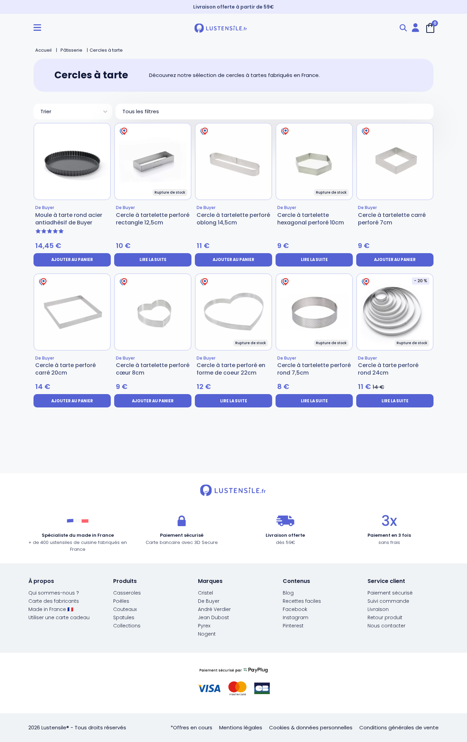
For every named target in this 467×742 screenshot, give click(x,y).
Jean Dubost (213, 617)
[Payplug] (233, 683)
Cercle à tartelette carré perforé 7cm (392, 218)
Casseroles (127, 592)
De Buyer (208, 601)
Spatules (123, 617)
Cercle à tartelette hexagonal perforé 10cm (310, 218)
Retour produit (385, 617)
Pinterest (293, 625)
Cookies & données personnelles (310, 727)
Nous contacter (386, 625)
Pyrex (204, 625)
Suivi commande (388, 601)
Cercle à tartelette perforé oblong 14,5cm (233, 218)
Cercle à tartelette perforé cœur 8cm (152, 369)
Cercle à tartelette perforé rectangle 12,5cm (152, 218)
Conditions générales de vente (399, 727)
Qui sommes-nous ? (53, 592)
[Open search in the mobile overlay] (403, 27)
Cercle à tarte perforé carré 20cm (65, 369)
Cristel (205, 592)
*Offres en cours (191, 727)
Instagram (295, 617)
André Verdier (214, 609)
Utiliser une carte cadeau (59, 617)
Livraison (378, 609)
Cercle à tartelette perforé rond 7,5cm (314, 369)
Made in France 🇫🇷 (50, 609)
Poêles (121, 601)
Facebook (295, 609)
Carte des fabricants (53, 601)
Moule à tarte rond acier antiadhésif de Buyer (68, 218)
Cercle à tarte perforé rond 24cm (388, 369)
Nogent (207, 633)
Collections (127, 625)
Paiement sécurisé (390, 592)
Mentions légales (240, 727)
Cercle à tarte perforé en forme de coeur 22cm (231, 369)
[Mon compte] (415, 28)
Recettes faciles (302, 601)
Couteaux (125, 609)
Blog (288, 592)
